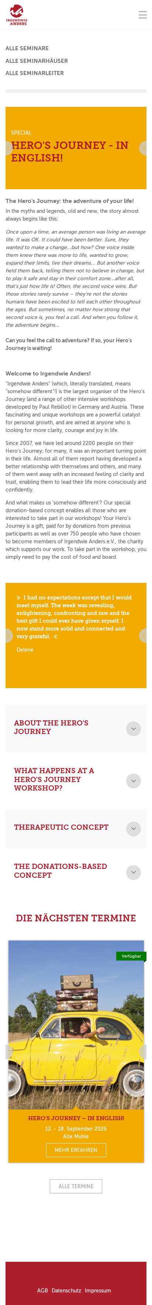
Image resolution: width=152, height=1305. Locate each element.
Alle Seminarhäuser (37, 61)
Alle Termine (76, 1186)
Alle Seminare (27, 48)
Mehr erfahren (76, 1150)
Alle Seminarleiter (35, 73)
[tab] (76, 729)
